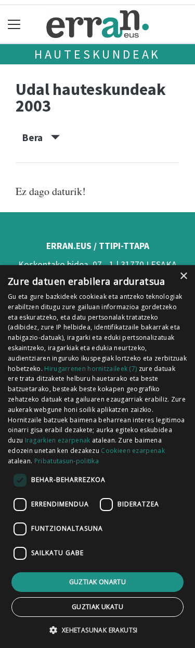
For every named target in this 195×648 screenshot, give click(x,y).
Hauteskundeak (97, 54)
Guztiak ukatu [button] (97, 606)
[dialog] (97, 456)
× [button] (183, 276)
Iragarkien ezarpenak (57, 440)
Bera (36, 137)
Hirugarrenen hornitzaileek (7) (90, 368)
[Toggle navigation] (14, 24)
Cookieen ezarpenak (132, 450)
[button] (97, 630)
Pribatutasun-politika (66, 461)
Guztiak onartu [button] (97, 581)
